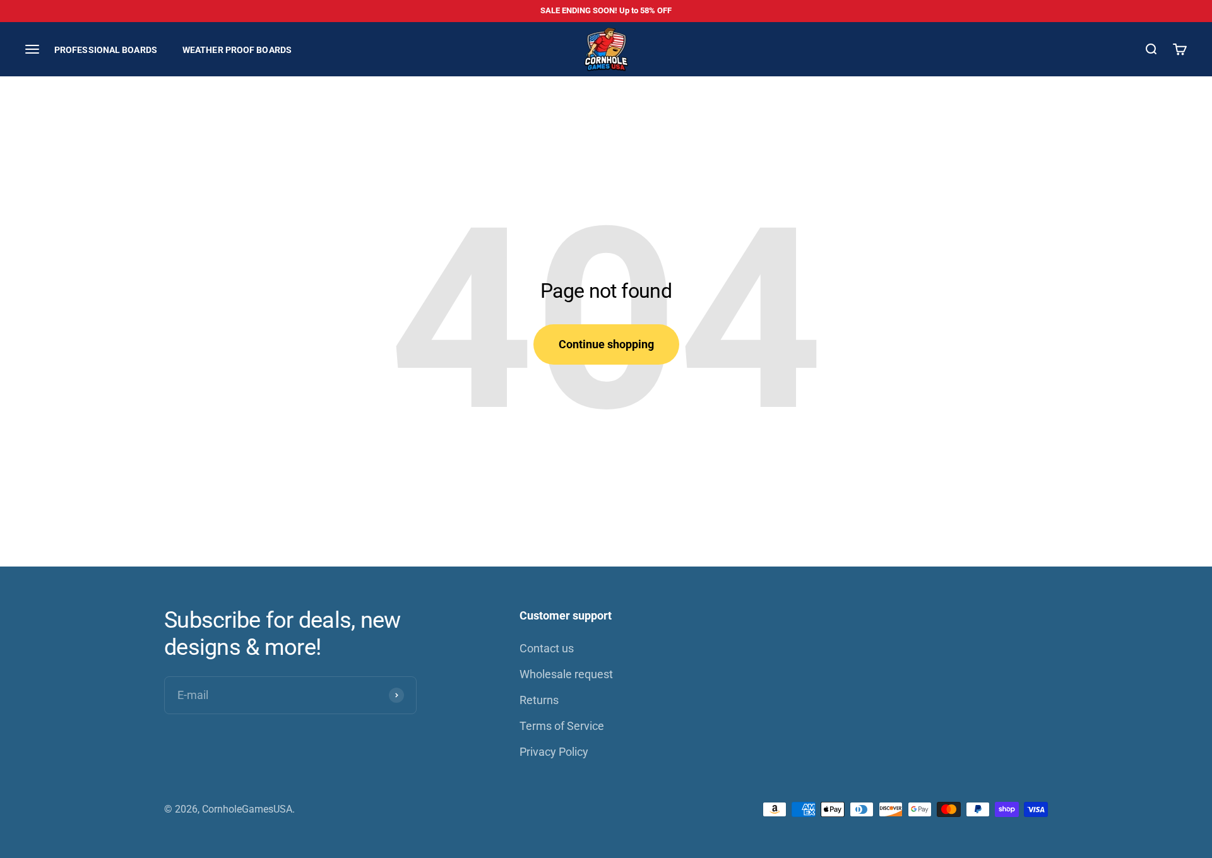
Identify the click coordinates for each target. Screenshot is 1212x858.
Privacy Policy (554, 751)
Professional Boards (105, 49)
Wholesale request (566, 674)
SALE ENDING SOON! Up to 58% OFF (606, 10)
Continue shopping (606, 344)
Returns (539, 700)
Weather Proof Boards (237, 49)
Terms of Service (562, 725)
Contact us (547, 648)
